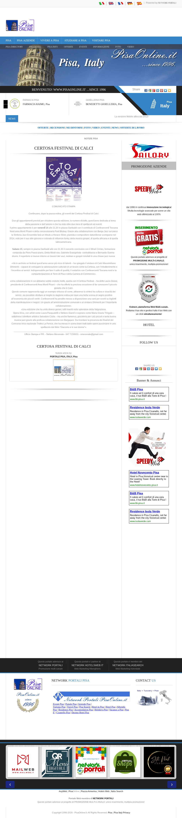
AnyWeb (63, 791)
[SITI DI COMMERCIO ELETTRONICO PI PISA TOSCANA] (91, 762)
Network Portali (167, 3)
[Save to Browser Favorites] (169, 90)
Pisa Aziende (26, 40)
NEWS (115, 127)
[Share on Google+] (153, 90)
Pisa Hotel (35, 47)
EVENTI (83, 47)
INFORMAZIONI (101, 47)
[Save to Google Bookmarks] (149, 90)
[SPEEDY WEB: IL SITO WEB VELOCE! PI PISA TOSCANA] (159, 762)
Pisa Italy (118, 812)
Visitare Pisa (101, 40)
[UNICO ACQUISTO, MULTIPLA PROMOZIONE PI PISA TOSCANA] (57, 762)
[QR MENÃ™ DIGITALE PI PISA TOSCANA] (23, 762)
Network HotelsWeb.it (87, 665)
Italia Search (117, 791)
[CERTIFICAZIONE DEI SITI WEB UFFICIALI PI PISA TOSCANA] (125, 762)
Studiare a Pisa (76, 40)
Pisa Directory (14, 47)
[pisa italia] (102, 3)
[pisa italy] (111, 3)
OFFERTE (68, 47)
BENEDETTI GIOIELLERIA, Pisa (41, 104)
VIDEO (130, 47)
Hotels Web (103, 791)
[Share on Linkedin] (157, 90)
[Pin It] (161, 90)
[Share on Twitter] (165, 90)
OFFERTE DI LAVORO (132, 127)
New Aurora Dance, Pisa (98, 104)
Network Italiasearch (128, 665)
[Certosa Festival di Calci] (64, 179)
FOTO (118, 47)
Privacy (126, 812)
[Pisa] (20, 25)
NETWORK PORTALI (103, 798)
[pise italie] (120, 3)
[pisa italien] (130, 3)
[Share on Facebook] (145, 90)
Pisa (8, 40)
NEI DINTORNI (74, 127)
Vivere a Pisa (49, 40)
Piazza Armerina (89, 791)
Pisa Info (52, 47)
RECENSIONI (57, 127)
